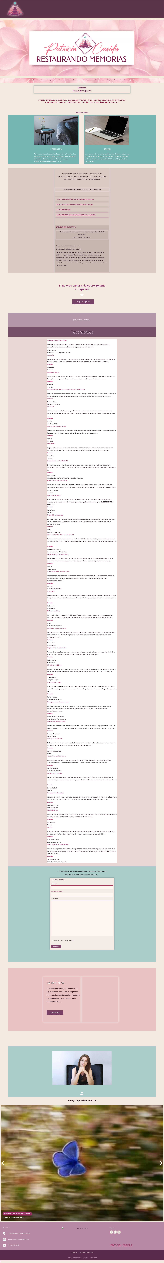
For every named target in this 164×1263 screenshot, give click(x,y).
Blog (108, 80)
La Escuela (99, 80)
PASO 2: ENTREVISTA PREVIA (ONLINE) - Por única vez (75, 204)
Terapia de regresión (48, 80)
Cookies (85, 1257)
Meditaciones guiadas (10, 1213)
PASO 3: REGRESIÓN (64, 209)
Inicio (35, 80)
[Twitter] (115, 1232)
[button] (108, 80)
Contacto (127, 80)
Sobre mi (117, 80)
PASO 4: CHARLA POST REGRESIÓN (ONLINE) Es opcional (76, 214)
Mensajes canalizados (24, 1213)
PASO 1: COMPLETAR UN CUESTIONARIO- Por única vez (75, 199)
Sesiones (76, 80)
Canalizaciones (64, 80)
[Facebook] (111, 1232)
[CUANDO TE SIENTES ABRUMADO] (82, 1163)
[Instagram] (119, 1232)
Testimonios (87, 80)
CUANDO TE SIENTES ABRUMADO (13, 1217)
